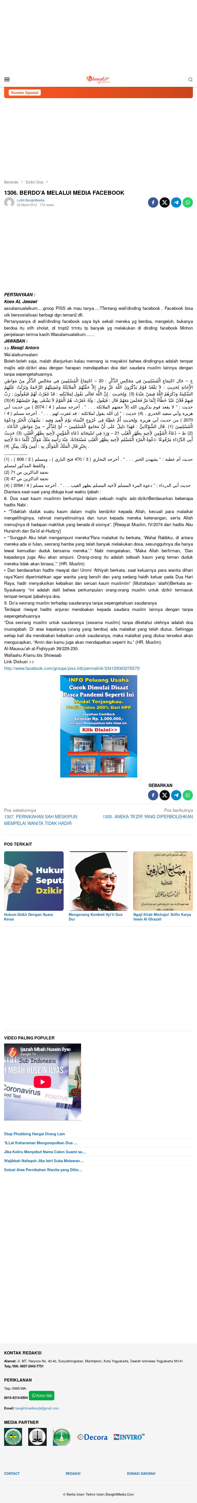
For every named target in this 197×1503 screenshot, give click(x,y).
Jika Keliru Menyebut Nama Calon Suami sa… (45, 1151)
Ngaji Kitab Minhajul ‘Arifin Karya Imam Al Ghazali (162, 917)
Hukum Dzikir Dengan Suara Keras (28, 917)
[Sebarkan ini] (153, 202)
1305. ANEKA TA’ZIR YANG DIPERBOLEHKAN (148, 813)
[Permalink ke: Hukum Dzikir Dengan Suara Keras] (34, 881)
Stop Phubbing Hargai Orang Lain (34, 1133)
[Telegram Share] (176, 202)
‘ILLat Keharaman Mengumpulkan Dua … (40, 1142)
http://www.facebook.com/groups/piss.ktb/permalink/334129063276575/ (72, 668)
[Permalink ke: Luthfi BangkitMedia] (9, 202)
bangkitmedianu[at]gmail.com (37, 1408)
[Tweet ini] (165, 202)
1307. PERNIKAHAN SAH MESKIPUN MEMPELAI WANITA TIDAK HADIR (40, 816)
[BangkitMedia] (98, 78)
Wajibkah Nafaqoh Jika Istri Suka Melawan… (44, 1160)
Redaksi (73, 1473)
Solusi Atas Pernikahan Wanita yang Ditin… (43, 1169)
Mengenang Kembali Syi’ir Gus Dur (96, 917)
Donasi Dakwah (141, 1473)
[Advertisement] (98, 36)
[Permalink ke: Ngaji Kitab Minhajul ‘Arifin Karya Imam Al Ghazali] (163, 881)
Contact (12, 1473)
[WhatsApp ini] (188, 202)
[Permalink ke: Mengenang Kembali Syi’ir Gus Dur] (98, 881)
